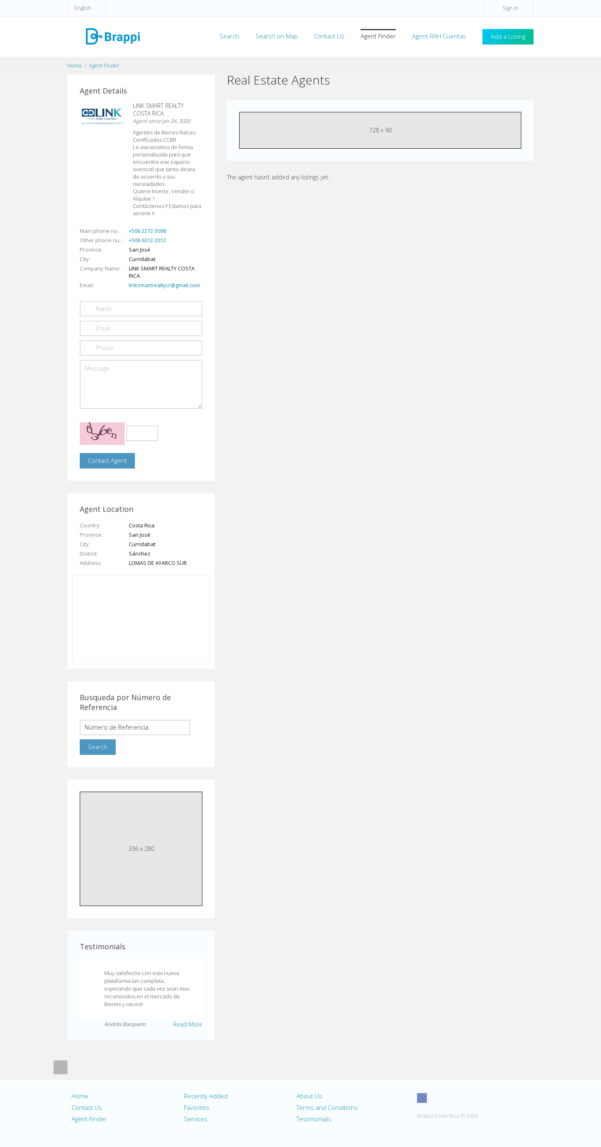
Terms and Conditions (327, 1107)
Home (74, 65)
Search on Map (277, 36)
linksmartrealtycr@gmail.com (164, 285)
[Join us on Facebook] (422, 1098)
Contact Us (329, 36)
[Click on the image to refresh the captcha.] (102, 433)
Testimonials (313, 1119)
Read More (187, 1024)
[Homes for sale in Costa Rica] (112, 36)
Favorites (196, 1107)
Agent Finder (378, 36)
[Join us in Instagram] (437, 1098)
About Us (309, 1096)
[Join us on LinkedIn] (467, 1098)
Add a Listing (508, 36)
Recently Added (206, 1096)
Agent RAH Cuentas (439, 36)
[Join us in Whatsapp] (482, 1098)
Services (196, 1119)
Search (229, 36)
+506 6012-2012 (147, 240)
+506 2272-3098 (147, 230)
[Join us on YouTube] (452, 1098)
